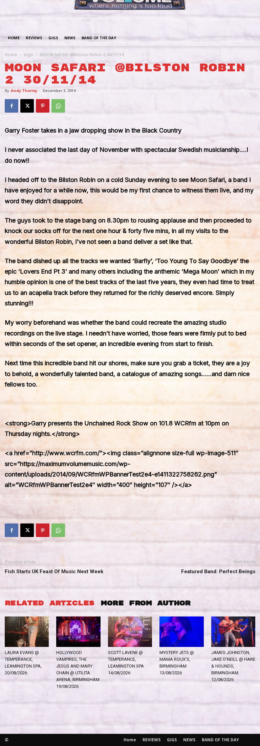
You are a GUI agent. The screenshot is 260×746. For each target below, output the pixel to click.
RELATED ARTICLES (49, 603)
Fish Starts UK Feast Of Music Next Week (54, 571)
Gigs (28, 54)
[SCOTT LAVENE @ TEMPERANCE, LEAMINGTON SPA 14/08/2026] (130, 631)
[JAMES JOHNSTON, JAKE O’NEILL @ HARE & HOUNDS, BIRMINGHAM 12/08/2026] (233, 631)
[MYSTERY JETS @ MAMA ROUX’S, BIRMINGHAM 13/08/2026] (181, 631)
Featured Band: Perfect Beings (218, 571)
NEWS (69, 37)
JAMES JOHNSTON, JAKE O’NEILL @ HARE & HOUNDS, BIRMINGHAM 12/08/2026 (233, 666)
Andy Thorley (24, 90)
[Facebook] (11, 106)
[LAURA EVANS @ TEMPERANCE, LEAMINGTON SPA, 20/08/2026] (27, 631)
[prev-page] (9, 700)
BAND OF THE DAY (99, 37)
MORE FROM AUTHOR (145, 603)
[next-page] (20, 700)
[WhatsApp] (58, 106)
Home (14, 37)
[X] (27, 106)
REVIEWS (34, 37)
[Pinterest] (42, 106)
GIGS (53, 37)
